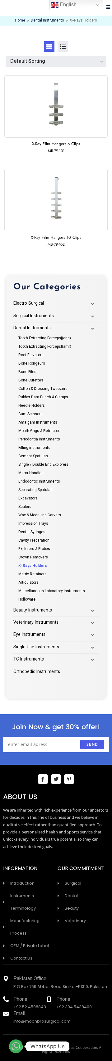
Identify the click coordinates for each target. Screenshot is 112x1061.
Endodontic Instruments (39, 481)
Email (19, 1014)
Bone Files (27, 372)
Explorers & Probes (34, 549)
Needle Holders (31, 406)
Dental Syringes (31, 532)
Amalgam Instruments (37, 422)
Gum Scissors (30, 414)
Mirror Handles (31, 473)
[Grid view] (49, 46)
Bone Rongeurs (31, 363)
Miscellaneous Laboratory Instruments (51, 591)
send (92, 744)
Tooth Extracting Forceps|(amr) (44, 347)
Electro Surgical (28, 303)
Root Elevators (31, 355)
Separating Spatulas (35, 490)
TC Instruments (28, 659)
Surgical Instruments (33, 316)
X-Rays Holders (32, 566)
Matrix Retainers (32, 574)
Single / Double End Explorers (43, 465)
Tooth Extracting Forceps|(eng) (44, 338)
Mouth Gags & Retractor (38, 431)
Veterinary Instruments (35, 622)
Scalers (24, 507)
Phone (20, 1000)
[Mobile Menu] (108, 7)
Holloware (26, 599)
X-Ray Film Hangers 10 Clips (56, 237)
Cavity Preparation (33, 540)
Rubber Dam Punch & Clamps (43, 397)
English (67, 4)
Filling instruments (34, 448)
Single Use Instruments (36, 647)
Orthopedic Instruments (36, 672)
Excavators (28, 498)
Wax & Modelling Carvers (39, 515)
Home (20, 20)
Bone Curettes (30, 380)
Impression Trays (33, 524)
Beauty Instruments (32, 610)
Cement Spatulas (33, 456)
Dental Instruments (47, 20)
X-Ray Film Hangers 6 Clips (56, 144)
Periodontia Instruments (39, 439)
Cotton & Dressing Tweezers (43, 389)
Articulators (28, 583)
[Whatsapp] (16, 1046)
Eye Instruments (29, 634)
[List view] (63, 46)
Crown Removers (33, 557)
